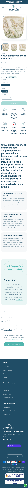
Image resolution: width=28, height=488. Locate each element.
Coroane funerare (8, 397)
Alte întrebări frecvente (14, 344)
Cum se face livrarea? (9, 411)
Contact (5, 377)
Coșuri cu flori (7, 394)
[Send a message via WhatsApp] (25, 485)
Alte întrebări (6, 418)
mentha (12, 467)
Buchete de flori (7, 387)
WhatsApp (23, 133)
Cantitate (3, 94)
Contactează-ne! (17, 340)
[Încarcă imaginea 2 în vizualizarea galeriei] (14, 47)
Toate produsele (7, 370)
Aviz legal (20, 471)
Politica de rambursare (20, 469)
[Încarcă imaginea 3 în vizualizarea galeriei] (22, 47)
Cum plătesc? (7, 407)
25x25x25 (6, 85)
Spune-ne (19, 300)
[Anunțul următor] (25, 2)
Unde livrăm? (6, 414)
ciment (5, 91)
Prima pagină (6, 366)
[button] (3, 8)
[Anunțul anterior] (3, 2)
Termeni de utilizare (12, 471)
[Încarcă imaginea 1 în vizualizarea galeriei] (5, 47)
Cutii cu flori (6, 390)
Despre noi (6, 373)
